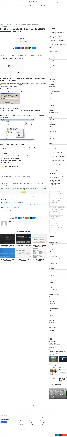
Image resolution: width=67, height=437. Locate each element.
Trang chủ (15, 5)
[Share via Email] (35, 48)
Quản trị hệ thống (53, 107)
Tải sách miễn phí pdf (53, 181)
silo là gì (57, 225)
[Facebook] (0, 2)
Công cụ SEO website (53, 207)
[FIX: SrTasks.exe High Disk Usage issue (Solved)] (58, 393)
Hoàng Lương (6, 34)
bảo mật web (52, 195)
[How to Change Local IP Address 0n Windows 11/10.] (39, 253)
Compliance (42, 424)
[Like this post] (16, 48)
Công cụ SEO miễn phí (53, 205)
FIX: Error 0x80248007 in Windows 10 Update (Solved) (12, 202)
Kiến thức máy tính (33, 5)
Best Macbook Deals (22, 424)
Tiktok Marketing (53, 131)
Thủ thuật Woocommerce (54, 126)
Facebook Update (53, 74)
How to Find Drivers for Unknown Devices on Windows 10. (13, 210)
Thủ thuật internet (53, 124)
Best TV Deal (21, 422)
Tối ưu (51, 136)
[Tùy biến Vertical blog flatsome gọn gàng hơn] (53, 372)
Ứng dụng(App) (53, 140)
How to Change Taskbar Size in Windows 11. (10, 207)
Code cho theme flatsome (54, 65)
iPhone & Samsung (22, 417)
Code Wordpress (53, 67)
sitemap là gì (62, 225)
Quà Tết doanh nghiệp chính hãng (55, 180)
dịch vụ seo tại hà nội (53, 211)
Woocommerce (52, 232)
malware (51, 93)
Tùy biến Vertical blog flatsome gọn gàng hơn (53, 377)
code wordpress (52, 198)
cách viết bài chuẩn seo (53, 202)
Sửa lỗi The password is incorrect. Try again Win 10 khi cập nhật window (53, 365)
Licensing (31, 429)
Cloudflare (52, 62)
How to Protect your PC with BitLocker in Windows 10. (12, 205)
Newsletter (31, 420)
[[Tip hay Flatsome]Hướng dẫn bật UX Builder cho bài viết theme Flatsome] (63, 359)
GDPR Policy (42, 426)
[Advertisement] (33, 15)
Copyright (42, 429)
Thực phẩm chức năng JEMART (54, 177)
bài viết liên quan (60, 193)
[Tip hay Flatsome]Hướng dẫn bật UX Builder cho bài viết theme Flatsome (62, 365)
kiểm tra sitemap (62, 220)
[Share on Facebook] (19, 48)
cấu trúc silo (52, 209)
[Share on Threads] (30, 48)
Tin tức (51, 133)
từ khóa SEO (62, 229)
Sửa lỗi (51, 117)
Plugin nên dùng (53, 105)
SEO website (52, 225)
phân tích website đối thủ (54, 223)
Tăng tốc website (53, 122)
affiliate (51, 191)
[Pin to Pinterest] (23, 48)
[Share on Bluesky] (33, 48)
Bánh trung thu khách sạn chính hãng (56, 176)
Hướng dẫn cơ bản (53, 81)
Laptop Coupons (21, 429)
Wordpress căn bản (53, 145)
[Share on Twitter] (21, 48)
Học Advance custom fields (55, 77)
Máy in (51, 98)
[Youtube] (4, 2)
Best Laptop (21, 420)
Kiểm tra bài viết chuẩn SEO (54, 220)
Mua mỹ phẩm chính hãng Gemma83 (56, 174)
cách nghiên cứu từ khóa (61, 198)
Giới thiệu (40, 5)
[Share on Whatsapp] (28, 48)
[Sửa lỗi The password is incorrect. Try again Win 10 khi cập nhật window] (53, 359)
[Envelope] (66, 435)
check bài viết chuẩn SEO (59, 195)
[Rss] (7, 2)
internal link (52, 216)
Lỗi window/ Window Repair (10, 24)
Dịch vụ (19, 5)
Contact (30, 426)
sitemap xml (52, 227)
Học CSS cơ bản (53, 79)
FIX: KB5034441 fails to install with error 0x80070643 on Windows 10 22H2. (16, 209)
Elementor (52, 70)
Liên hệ (45, 5)
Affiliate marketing (58, 191)
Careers (30, 422)
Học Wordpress (50, 5)
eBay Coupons (21, 426)
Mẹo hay (51, 100)
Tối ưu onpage (52, 138)
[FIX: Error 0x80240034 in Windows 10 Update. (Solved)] (58, 344)
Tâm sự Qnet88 (53, 119)
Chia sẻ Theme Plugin (54, 60)
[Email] (5, 2)
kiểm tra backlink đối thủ (54, 218)
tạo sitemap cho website (59, 227)
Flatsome (51, 214)
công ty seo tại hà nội (61, 207)
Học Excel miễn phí (52, 184)
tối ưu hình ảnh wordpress (54, 229)
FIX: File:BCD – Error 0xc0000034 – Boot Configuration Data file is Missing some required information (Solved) (23, 204)
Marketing (52, 96)
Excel (51, 72)
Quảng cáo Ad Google (54, 110)
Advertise (31, 417)
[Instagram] (3, 2)
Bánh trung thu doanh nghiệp (54, 178)
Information (42, 422)
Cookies (41, 420)
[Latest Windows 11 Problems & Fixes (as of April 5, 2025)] (23, 239)
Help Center (31, 424)
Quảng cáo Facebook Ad (54, 112)
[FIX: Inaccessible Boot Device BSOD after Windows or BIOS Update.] (7, 253)
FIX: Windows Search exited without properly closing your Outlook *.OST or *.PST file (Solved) (57, 46)
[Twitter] (1, 2)
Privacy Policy (42, 417)
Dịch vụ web (25, 5)
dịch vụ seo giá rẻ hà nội (60, 209)
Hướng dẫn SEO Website (58, 214)
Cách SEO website (58, 200)
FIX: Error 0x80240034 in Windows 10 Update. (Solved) (57, 352)
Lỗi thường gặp (53, 88)
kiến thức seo (58, 216)
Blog (51, 58)
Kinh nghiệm (52, 84)
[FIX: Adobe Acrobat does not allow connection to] (23, 253)
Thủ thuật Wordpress (54, 129)
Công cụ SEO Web (61, 205)
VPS (51, 143)
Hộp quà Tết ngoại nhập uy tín (54, 183)
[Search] (64, 2)
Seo (51, 114)
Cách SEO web (52, 200)
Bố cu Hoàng (51, 152)
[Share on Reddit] (26, 48)
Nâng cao (52, 103)
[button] (58, 399)
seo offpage (62, 223)
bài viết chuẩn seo (53, 193)
